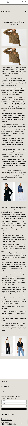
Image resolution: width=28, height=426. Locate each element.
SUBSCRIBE (14, 408)
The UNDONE (6, 422)
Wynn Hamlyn (11, 71)
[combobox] (14, 12)
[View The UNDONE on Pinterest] (13, 414)
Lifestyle (24, 7)
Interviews (5, 7)
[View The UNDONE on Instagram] (2, 414)
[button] (22, 2)
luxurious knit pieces (16, 67)
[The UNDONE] (13, 2)
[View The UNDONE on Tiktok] (6, 414)
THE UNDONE (4, 381)
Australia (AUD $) (6, 419)
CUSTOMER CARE (5, 386)
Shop (2, 391)
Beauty (17, 7)
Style (11, 7)
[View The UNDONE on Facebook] (9, 414)
